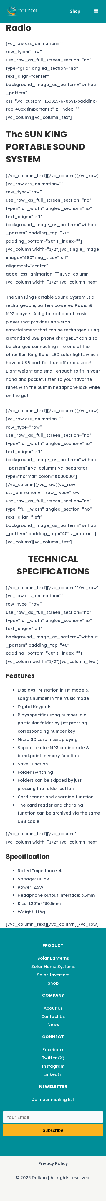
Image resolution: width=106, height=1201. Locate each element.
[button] (96, 11)
